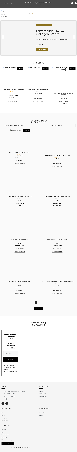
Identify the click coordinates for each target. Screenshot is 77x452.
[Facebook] (72, 3)
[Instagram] (76, 3)
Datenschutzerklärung (10, 371)
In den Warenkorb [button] (13, 101)
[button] (60, 13)
